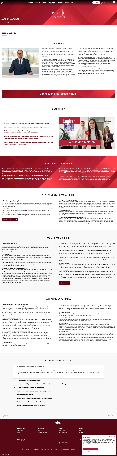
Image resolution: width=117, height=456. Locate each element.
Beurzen (81, 432)
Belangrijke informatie (42, 432)
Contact (72, 3)
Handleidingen (61, 430)
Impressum (36, 449)
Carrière (67, 3)
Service (44, 3)
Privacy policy (112, 436)
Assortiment (30, 3)
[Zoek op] (114, 2)
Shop (39, 430)
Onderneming (20, 430)
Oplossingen (37, 3)
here (93, 444)
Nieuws (80, 430)
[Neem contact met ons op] (101, 3)
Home (2, 22)
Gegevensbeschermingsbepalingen (69, 449)
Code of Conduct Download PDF (86, 76)
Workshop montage (62, 432)
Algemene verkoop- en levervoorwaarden (50, 449)
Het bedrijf (60, 3)
